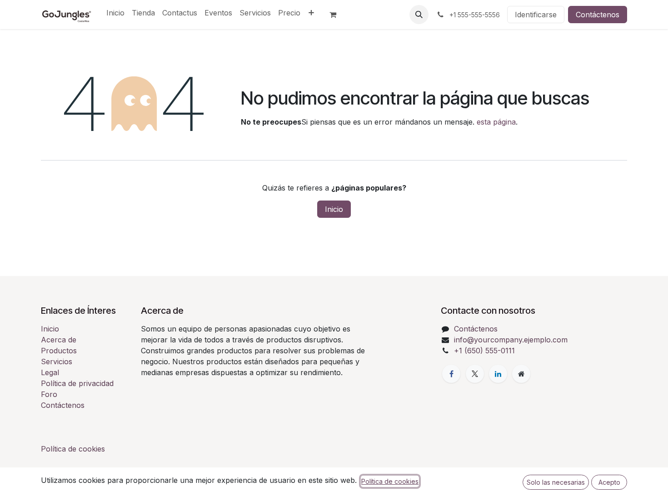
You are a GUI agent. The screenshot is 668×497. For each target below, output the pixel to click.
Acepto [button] (609, 482)
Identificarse (536, 14)
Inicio (334, 209)
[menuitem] (115, 13)
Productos (59, 350)
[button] (419, 14)
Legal (50, 372)
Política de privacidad (77, 383)
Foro (49, 394)
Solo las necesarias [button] (556, 482)
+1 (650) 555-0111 (484, 350)
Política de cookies (73, 448)
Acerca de (58, 339)
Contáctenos (597, 14)
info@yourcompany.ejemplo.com (511, 339)
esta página (496, 121)
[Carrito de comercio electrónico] (337, 14)
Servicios (56, 361)
